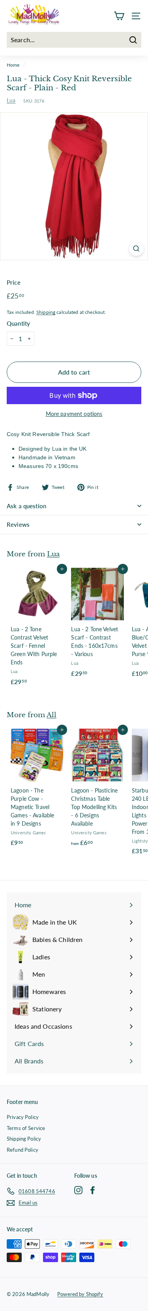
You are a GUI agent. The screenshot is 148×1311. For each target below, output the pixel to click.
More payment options (74, 413)
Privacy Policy (23, 1117)
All (51, 715)
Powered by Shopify (80, 1294)
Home (13, 65)
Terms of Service (26, 1128)
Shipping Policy (24, 1139)
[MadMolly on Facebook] (92, 1190)
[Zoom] (136, 248)
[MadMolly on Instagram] (78, 1190)
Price (14, 282)
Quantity (18, 323)
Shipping (45, 312)
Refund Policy (22, 1150)
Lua (11, 100)
